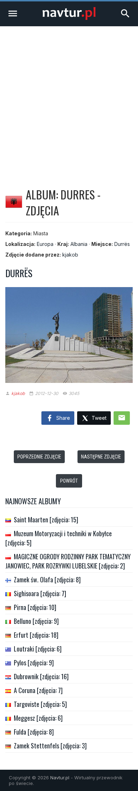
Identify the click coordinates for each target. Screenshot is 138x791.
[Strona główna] (69, 18)
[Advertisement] (69, 99)
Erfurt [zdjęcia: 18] (36, 634)
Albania (78, 244)
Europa (45, 244)
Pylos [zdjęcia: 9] (34, 662)
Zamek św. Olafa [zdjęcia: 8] (47, 579)
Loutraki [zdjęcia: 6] (38, 648)
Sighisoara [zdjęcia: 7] (40, 593)
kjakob (70, 255)
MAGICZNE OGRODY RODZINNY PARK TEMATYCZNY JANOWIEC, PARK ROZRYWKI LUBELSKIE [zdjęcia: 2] (68, 561)
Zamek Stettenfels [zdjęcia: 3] (50, 745)
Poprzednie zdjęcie (39, 457)
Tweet (98, 418)
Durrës (122, 244)
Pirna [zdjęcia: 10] (35, 607)
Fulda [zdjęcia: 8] (34, 731)
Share (62, 418)
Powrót (69, 481)
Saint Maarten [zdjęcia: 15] (46, 519)
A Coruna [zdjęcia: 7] (38, 690)
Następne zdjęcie (101, 457)
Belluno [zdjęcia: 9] (36, 621)
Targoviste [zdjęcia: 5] (40, 704)
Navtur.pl (59, 777)
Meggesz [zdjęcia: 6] (38, 718)
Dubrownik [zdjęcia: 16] (41, 676)
